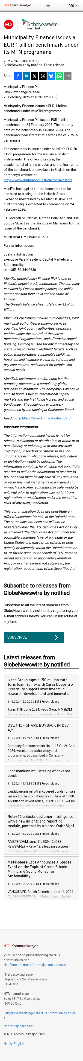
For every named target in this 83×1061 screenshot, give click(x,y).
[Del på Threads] (43, 76)
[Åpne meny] (48, 5)
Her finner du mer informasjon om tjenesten (36, 965)
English (19, 1044)
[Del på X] (34, 76)
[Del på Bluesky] (51, 76)
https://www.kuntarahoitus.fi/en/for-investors (38, 180)
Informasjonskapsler (19, 1026)
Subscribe (17, 637)
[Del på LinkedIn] (26, 76)
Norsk (8, 1044)
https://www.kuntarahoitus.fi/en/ (46, 418)
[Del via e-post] (67, 76)
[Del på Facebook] (18, 76)
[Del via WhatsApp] (59, 76)
